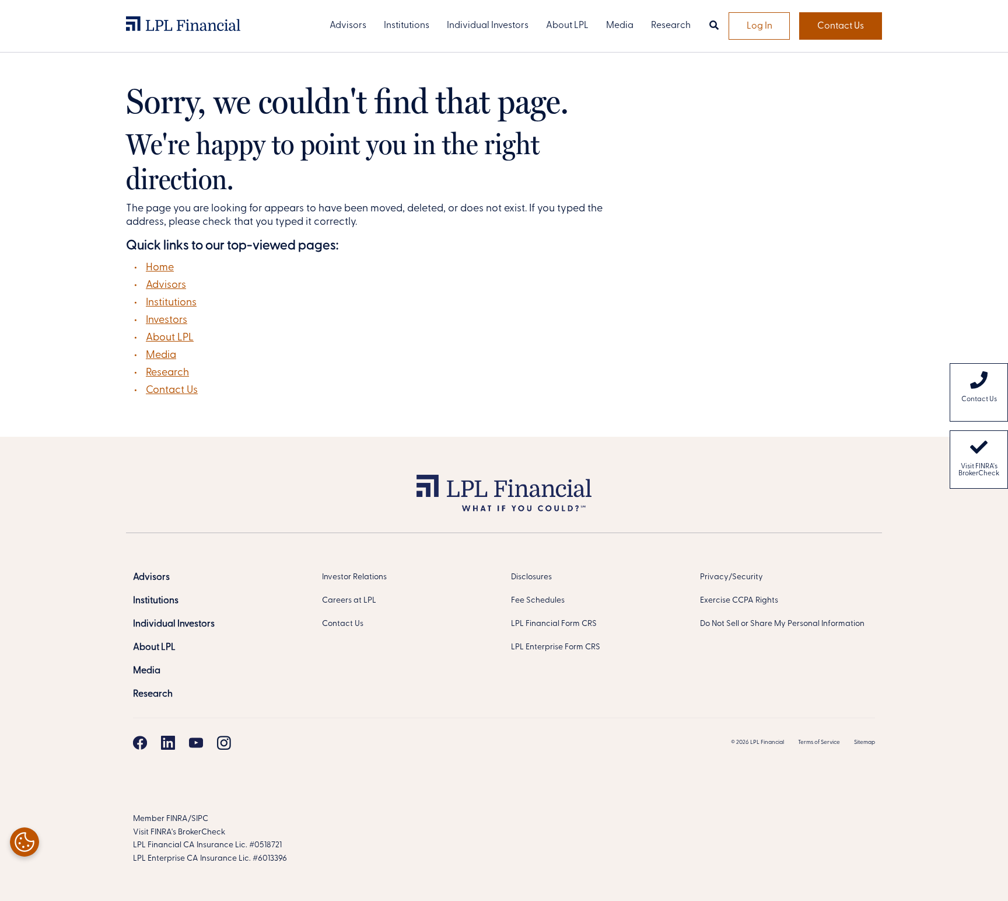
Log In (759, 26)
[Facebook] (140, 743)
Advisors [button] (348, 25)
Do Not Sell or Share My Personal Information (782, 624)
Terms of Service (819, 742)
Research (167, 373)
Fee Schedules (538, 600)
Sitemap (864, 742)
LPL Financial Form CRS (554, 624)
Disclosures (531, 577)
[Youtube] (196, 743)
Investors (166, 320)
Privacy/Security (731, 577)
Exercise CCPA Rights (739, 600)
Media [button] (620, 25)
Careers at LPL (349, 600)
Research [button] (671, 25)
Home (160, 268)
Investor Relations (354, 577)
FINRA (177, 819)
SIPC (199, 819)
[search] (714, 26)
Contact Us (840, 26)
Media (161, 355)
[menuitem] (979, 392)
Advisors (166, 285)
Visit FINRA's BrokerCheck (978, 470)
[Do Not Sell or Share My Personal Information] (24, 842)
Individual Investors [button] (487, 25)
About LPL (170, 338)
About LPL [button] (567, 25)
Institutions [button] (406, 25)
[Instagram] (224, 743)
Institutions (171, 303)
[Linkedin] (168, 743)
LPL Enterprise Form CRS (555, 647)
